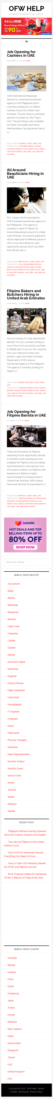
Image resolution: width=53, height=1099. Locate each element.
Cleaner (12, 647)
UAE (39, 143)
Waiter (11, 797)
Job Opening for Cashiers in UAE (21, 54)
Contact (13, 1092)
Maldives (12, 1022)
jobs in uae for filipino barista (32, 504)
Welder (11, 811)
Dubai (11, 986)
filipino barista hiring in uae (29, 501)
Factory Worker (16, 683)
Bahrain (11, 965)
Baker (21, 382)
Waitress (12, 804)
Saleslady (13, 747)
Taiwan (11, 1057)
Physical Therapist (17, 740)
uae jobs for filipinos (25, 506)
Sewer (11, 782)
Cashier (22, 143)
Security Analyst (16, 761)
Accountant (14, 583)
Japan (11, 1000)
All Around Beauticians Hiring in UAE (25, 173)
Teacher (12, 789)
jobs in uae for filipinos (22, 393)
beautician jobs (27, 267)
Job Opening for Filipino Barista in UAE (26, 413)
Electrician (13, 669)
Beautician (23, 262)
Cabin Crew (14, 626)
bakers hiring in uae (28, 388)
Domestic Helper (16, 662)
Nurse (11, 726)
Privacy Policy (36, 1092)
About (41, 1088)
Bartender (13, 605)
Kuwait (11, 1014)
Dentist (11, 654)
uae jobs (27, 152)
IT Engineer (13, 711)
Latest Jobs (31, 143)
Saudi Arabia (14, 1043)
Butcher (29, 382)
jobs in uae (33, 149)
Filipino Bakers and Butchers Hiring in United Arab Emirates (26, 294)
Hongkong (13, 993)
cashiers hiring (26, 146)
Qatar (11, 1036)
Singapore (13, 1050)
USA (10, 1078)
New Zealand (15, 1029)
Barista (22, 496)
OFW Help (26, 8)
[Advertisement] (26, 912)
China (10, 979)
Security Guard (15, 768)
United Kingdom (16, 1071)
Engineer (12, 676)
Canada (12, 972)
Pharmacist (13, 733)
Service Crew (14, 775)
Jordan (11, 1007)
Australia (12, 958)
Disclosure (24, 1092)
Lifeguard (13, 718)
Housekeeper (14, 704)
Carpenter (13, 633)
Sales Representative (19, 754)
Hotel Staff (13, 697)
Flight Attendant (16, 690)
